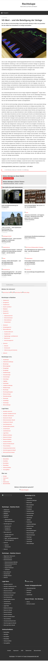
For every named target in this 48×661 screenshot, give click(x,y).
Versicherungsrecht (8, 340)
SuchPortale (29, 594)
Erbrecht (6, 345)
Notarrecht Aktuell (7, 437)
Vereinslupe (5, 402)
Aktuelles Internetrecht (8, 415)
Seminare (28, 592)
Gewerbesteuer (8, 565)
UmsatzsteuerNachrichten (9, 448)
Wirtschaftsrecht (8, 178)
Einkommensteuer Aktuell (9, 420)
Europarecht (6, 302)
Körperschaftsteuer (9, 567)
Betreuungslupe (6, 366)
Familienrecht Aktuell (8, 422)
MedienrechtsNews (7, 435)
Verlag (16, 183)
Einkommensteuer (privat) (11, 564)
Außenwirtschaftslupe (8, 361)
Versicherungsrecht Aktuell (9, 450)
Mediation (5, 309)
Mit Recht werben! (30, 604)
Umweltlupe (5, 400)
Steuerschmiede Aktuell (8, 443)
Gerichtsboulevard (7, 424)
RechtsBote (5, 463)
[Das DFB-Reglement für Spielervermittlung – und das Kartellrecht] (34, 247)
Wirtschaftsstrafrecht (9, 521)
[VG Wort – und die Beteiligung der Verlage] (24, 58)
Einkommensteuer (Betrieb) (11, 562)
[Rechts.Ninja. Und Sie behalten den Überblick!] (25, 292)
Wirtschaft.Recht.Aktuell (8, 452)
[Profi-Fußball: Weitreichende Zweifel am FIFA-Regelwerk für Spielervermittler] (28, 258)
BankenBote (6, 459)
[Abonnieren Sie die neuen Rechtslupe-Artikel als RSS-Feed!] (12, 292)
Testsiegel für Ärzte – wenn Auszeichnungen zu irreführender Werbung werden (12, 240)
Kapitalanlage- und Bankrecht (11, 336)
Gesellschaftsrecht (8, 331)
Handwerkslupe (6, 372)
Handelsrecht (7, 334)
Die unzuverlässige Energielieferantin (35, 272)
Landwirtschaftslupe (7, 385)
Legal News (5, 433)
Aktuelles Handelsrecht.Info (9, 413)
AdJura (28, 601)
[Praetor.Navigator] (24, 490)
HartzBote (5, 461)
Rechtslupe (28, 3)
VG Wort (21, 183)
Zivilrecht (5, 343)
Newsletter (29, 590)
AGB (4, 480)
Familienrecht (6, 304)
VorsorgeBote (6, 469)
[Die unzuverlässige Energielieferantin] (28, 269)
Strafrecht (5, 325)
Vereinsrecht (7, 348)
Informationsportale (31, 588)
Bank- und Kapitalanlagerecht (11, 538)
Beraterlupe (5, 364)
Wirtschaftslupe (6, 404)
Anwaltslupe (6, 359)
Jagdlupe (5, 381)
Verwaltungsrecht (7, 327)
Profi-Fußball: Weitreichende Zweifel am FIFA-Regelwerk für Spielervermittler (34, 262)
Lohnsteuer (7, 569)
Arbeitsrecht (6, 300)
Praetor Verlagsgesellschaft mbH (31, 656)
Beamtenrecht (8, 526)
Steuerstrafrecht (8, 519)
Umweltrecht (7, 529)
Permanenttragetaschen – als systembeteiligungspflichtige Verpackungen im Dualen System (12, 273)
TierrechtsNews (6, 445)
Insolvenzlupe (6, 376)
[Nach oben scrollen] (46, 659)
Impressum (5, 478)
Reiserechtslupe (7, 394)
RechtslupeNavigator (8, 392)
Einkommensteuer (8, 317)
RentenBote (5, 465)
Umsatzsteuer (7, 322)
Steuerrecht (5, 313)
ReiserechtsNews (7, 439)
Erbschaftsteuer (8, 320)
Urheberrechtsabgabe (8, 183)
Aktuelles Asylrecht (7, 411)
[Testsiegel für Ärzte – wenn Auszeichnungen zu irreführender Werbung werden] (6, 236)
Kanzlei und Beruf (7, 306)
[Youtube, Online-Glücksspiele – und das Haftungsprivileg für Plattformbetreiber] (3, 258)
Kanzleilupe (5, 383)
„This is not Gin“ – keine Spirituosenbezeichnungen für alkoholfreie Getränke (12, 229)
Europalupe (5, 370)
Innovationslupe (6, 374)
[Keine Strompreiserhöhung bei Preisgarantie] (12, 203)
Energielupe (6, 368)
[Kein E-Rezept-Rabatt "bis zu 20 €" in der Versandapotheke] (35, 203)
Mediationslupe (6, 387)
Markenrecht (7, 338)
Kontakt (5, 476)
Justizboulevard (6, 430)
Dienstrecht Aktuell (7, 417)
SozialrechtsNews (7, 441)
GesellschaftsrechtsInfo (8, 426)
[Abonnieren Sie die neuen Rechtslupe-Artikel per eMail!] (6, 292)
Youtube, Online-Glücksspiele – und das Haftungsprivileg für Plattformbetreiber (11, 262)
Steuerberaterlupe (7, 396)
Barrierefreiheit (6, 483)
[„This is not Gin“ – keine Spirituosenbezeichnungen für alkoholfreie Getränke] (12, 225)
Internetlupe (6, 379)
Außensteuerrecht (8, 315)
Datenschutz (6, 481)
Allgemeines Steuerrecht (9, 556)
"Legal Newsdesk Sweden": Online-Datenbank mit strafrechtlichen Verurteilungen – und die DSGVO (12, 251)
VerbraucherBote (7, 467)
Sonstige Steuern (8, 575)
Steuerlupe (5, 398)
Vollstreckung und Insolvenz (10, 350)
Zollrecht (5, 353)
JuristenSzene (6, 428)
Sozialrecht (5, 311)
